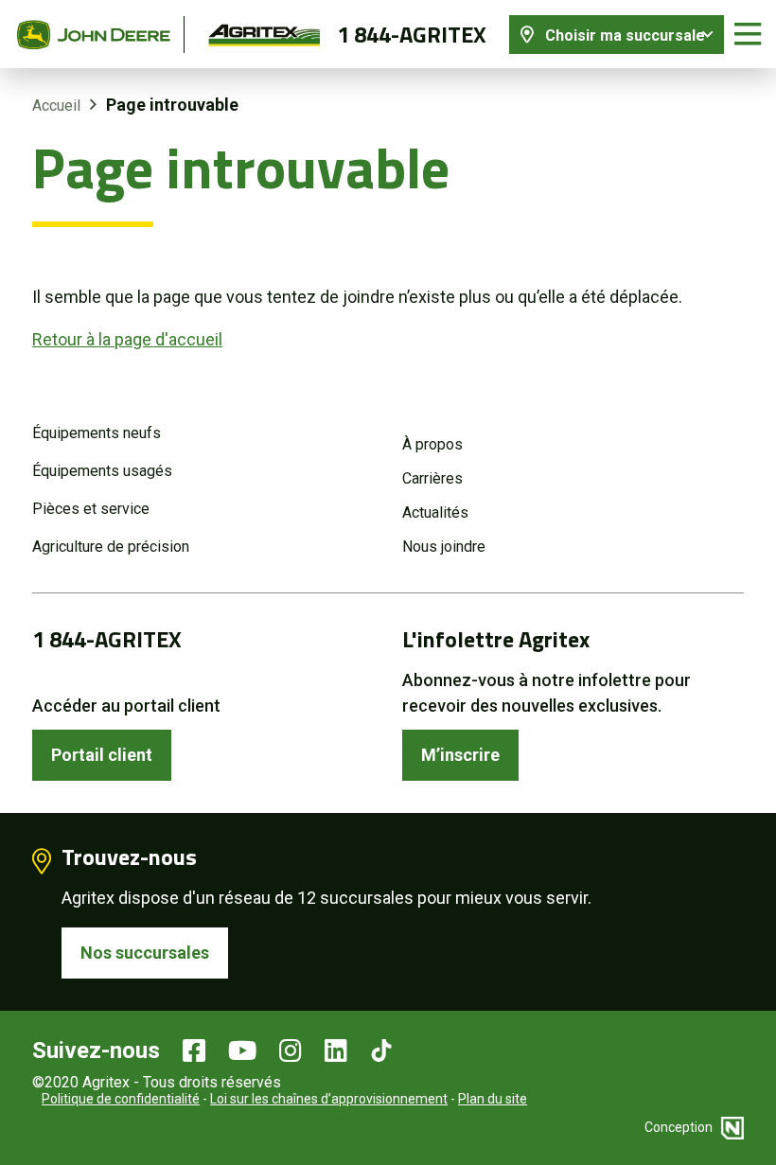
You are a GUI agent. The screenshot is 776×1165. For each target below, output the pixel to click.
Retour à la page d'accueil (127, 339)
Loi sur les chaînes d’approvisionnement (329, 1098)
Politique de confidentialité (121, 1098)
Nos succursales (144, 952)
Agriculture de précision (110, 547)
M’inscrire (460, 755)
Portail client (101, 755)
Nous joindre (443, 547)
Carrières (432, 478)
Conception (679, 1127)
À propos (432, 444)
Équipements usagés (102, 471)
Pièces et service (91, 509)
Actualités (435, 512)
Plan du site (492, 1098)
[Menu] (747, 34)
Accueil (56, 106)
